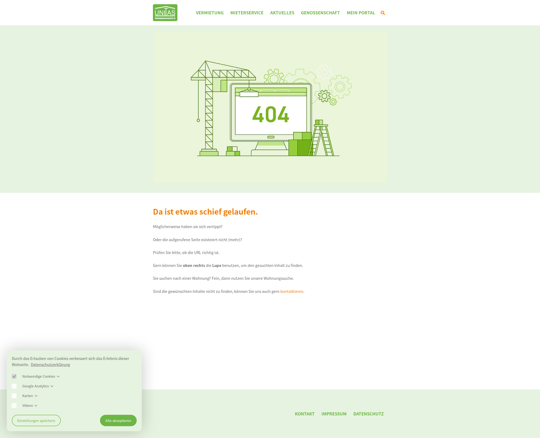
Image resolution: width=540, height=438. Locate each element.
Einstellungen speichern (36, 420)
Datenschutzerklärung (50, 364)
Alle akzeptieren (118, 420)
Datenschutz (368, 414)
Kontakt (305, 414)
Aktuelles (282, 12)
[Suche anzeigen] (383, 12)
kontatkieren (291, 291)
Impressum (334, 414)
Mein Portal (361, 12)
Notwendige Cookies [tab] (38, 376)
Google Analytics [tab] (35, 385)
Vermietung (210, 12)
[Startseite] (165, 12)
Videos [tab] (27, 405)
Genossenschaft (320, 12)
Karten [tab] (27, 395)
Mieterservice (246, 12)
